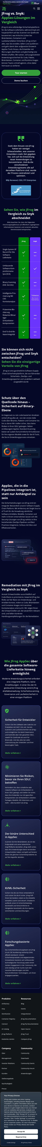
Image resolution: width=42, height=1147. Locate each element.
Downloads (25, 1058)
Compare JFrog (26, 1039)
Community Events (27, 1063)
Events (23, 1009)
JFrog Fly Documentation (29, 1024)
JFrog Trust (25, 1034)
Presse (4, 1089)
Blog (22, 1004)
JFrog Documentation (28, 1019)
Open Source (25, 1029)
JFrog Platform (7, 1034)
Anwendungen (26, 1073)
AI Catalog (5, 1029)
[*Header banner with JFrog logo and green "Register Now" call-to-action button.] (21, 3)
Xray (3, 1009)
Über (3, 1053)
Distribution (6, 1014)
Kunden (4, 1073)
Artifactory (5, 1004)
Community (25, 1053)
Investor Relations (8, 1063)
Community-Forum (27, 1068)
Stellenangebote (7, 1079)
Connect (5, 1024)
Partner (4, 1068)
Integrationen (26, 1014)
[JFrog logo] (5, 8)
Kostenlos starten (8, 1039)
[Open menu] (38, 8)
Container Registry (8, 1019)
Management (6, 1058)
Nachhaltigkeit (7, 1084)
